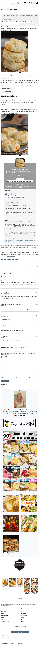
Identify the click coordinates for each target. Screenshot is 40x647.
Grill (21, 619)
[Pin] (20, 73)
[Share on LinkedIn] (18, 259)
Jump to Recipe (6, 21)
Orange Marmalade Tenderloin (13, 102)
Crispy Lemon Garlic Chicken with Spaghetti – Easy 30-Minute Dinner (5, 589)
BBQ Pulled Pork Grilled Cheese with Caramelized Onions (10, 553)
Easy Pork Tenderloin (25, 102)
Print (18, 178)
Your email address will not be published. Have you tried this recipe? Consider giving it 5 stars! (19, 354)
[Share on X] (8, 259)
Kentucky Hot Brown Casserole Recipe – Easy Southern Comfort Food (13, 589)
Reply (37, 276)
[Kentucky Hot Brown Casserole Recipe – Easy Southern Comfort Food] (12, 582)
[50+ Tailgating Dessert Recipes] (34, 585)
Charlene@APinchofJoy (7, 292)
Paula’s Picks (30, 254)
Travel (2, 619)
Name (3, 377)
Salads (22, 621)
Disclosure (20, 598)
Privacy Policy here (11, 256)
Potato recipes (23, 613)
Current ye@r (4, 384)
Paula (21, 175)
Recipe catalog (3, 611)
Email (16, 377)
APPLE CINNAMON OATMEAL (7, 265)
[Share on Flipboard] (16, 259)
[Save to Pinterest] (2, 259)
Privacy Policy (20, 643)
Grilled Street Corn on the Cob (27, 532)
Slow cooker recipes (24, 615)
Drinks (22, 611)
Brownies (22, 617)
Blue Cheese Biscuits (6, 89)
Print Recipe (13, 21)
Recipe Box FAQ (8, 241)
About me (2, 613)
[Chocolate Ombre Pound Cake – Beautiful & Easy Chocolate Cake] (20, 582)
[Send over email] (10, 259)
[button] (2, 18)
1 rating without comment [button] (19, 347)
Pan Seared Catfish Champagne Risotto (31, 265)
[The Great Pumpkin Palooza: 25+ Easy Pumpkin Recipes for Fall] (27, 585)
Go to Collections (30, 21)
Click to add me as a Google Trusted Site (15, 197)
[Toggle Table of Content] (13, 88)
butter (11, 194)
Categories (3, 635)
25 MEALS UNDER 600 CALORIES (27, 513)
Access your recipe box (5, 621)
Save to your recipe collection (14, 181)
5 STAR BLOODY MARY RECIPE (9, 532)
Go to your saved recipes (28, 181)
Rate (23, 178)
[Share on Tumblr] (13, 259)
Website (29, 377)
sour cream (13, 193)
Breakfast (2, 617)
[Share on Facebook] (5, 259)
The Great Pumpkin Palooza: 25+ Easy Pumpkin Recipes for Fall (27, 593)
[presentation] (11, 503)
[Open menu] (2, 3)
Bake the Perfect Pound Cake (8, 513)
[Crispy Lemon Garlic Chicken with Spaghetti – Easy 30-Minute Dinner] (5, 582)
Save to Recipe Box (21, 21)
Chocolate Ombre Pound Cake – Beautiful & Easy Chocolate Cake (20, 589)
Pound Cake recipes (4, 615)
